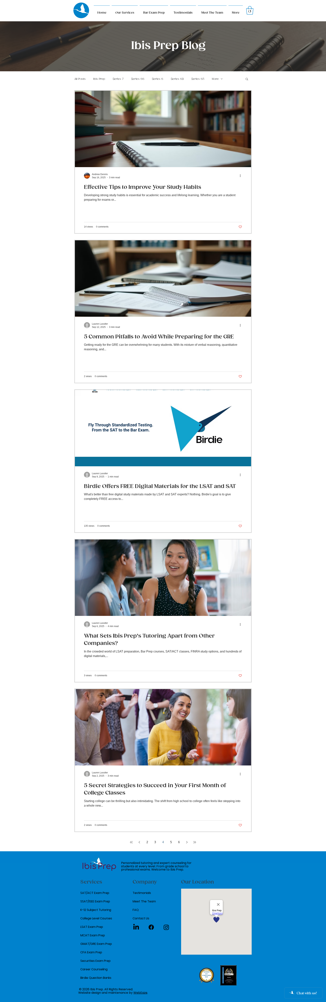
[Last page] (194, 842)
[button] (236, 11)
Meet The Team (144, 901)
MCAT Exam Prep (92, 935)
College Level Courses (96, 918)
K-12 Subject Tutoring (95, 910)
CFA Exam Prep (91, 952)
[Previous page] (139, 842)
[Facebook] (151, 927)
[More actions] (241, 175)
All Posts (80, 79)
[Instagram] (166, 927)
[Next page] (186, 842)
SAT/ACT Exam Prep (94, 893)
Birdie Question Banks (95, 978)
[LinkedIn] (136, 927)
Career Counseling (94, 969)
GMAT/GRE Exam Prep (96, 944)
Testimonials (142, 893)
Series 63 (177, 79)
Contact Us (141, 918)
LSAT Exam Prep (91, 927)
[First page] (131, 842)
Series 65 (197, 79)
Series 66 (137, 79)
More (215, 79)
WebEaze (140, 992)
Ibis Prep (99, 79)
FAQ (136, 910)
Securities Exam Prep (95, 961)
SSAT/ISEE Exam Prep (95, 901)
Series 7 (118, 79)
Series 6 (157, 79)
